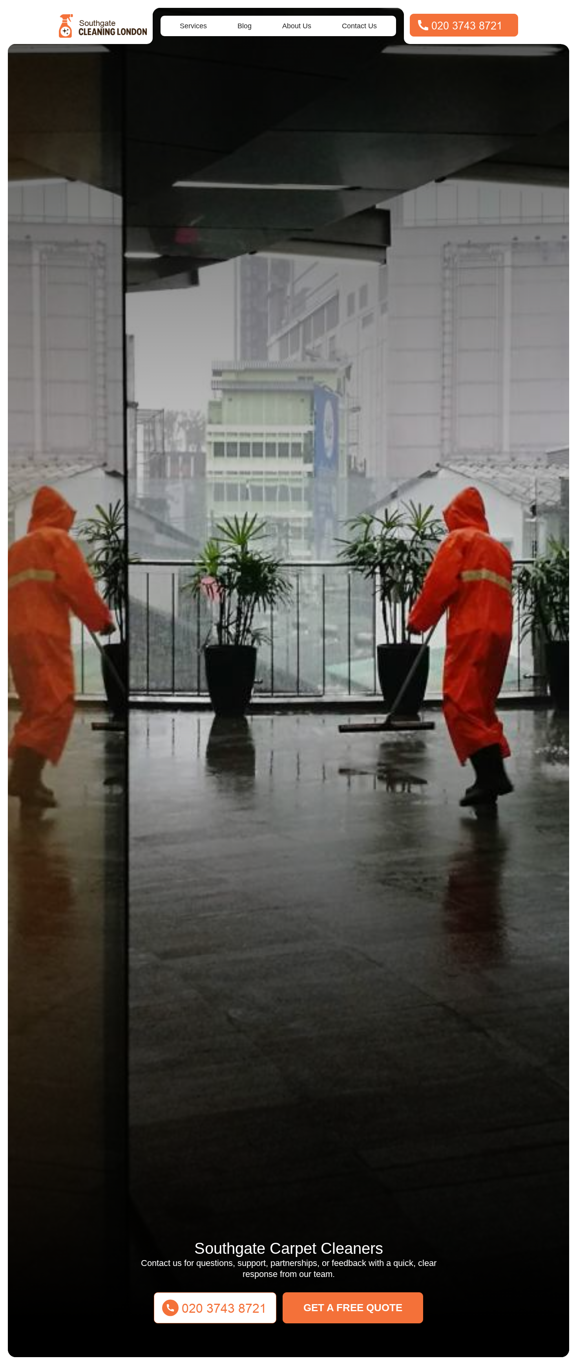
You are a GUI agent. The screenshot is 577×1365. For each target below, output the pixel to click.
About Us (296, 26)
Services (193, 26)
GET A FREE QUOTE (352, 1308)
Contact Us (359, 26)
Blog (244, 26)
